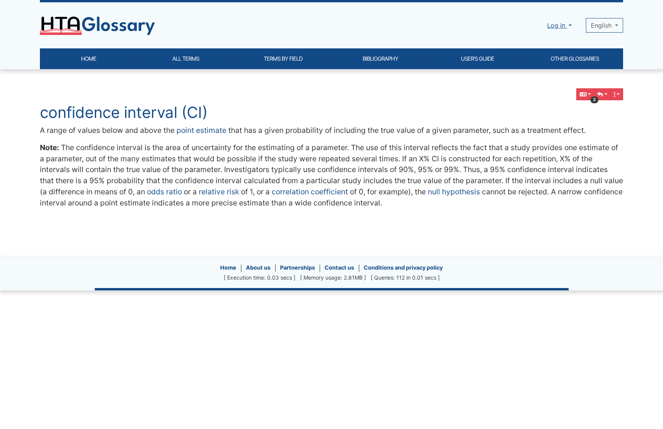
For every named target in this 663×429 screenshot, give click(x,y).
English (602, 25)
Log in (557, 25)
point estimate (201, 130)
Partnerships (297, 267)
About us (258, 267)
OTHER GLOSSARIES (575, 58)
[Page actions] (616, 94)
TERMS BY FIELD (283, 58)
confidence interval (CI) (124, 112)
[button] (602, 94)
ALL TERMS (185, 58)
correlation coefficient (310, 191)
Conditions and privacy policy (403, 267)
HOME (88, 58)
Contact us (339, 267)
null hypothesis (454, 191)
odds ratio (164, 191)
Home (228, 267)
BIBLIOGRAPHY (380, 58)
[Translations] (585, 94)
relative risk (219, 191)
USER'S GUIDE (477, 58)
